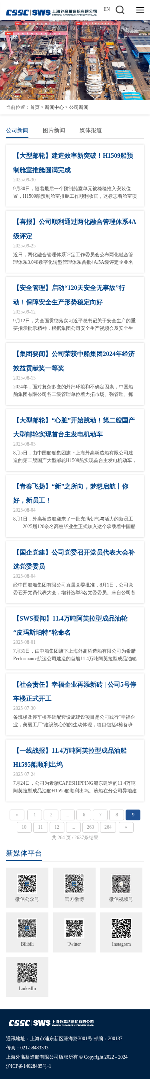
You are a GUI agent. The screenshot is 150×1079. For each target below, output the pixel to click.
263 (90, 827)
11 (40, 827)
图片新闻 (54, 130)
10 (24, 827)
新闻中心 (54, 107)
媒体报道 (91, 130)
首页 (35, 107)
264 (108, 827)
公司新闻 (78, 107)
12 (56, 827)
